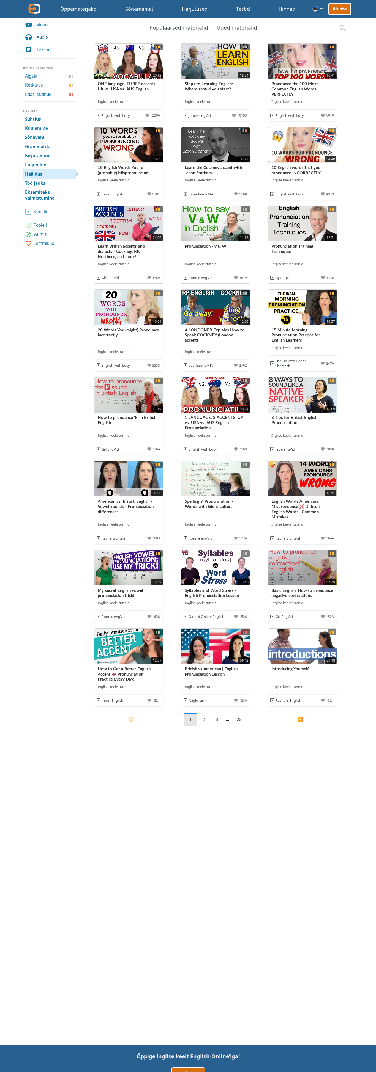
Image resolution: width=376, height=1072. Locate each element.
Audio (42, 37)
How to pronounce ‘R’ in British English (127, 420)
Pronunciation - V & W (205, 246)
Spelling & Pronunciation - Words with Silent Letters (209, 504)
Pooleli (40, 225)
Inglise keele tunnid (114, 101)
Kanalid (41, 212)
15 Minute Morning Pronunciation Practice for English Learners (295, 335)
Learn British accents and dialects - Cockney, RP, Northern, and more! (121, 251)
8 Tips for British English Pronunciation (294, 420)
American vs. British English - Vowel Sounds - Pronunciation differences (126, 506)
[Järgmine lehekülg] (300, 719)
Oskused (30, 111)
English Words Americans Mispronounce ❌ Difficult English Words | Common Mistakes (295, 509)
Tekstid (44, 50)
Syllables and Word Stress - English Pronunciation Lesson (212, 593)
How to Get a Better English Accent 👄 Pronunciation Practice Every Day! (124, 674)
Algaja (31, 76)
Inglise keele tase (38, 67)
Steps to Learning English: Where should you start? (209, 86)
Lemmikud (44, 243)
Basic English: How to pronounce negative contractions (302, 593)
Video (42, 25)
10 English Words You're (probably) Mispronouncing (123, 170)
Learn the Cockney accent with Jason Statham (213, 170)
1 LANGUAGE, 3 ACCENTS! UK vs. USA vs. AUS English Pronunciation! (214, 423)
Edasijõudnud (38, 94)
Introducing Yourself (290, 669)
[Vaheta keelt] (317, 9)
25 (239, 719)
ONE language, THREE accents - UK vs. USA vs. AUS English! (128, 86)
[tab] (179, 28)
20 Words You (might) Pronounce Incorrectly (128, 333)
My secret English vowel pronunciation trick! (120, 593)
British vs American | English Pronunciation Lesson (211, 671)
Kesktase (34, 85)
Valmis (40, 234)
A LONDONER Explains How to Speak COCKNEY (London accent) (214, 335)
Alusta (340, 9)
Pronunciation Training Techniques (292, 249)
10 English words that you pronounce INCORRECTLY (296, 170)
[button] (153, 115)
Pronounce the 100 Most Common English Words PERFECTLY (294, 89)
